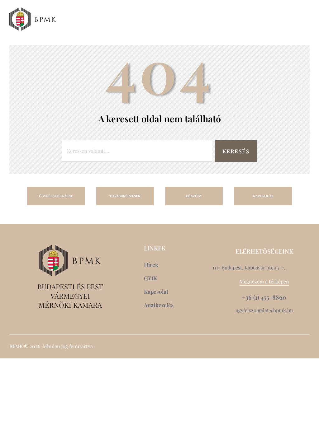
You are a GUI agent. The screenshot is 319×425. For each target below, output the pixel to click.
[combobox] (137, 151)
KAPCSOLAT (263, 196)
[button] (291, 19)
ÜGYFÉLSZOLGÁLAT (56, 196)
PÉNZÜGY (194, 196)
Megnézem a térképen (264, 281)
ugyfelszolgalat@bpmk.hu (264, 310)
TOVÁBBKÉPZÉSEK (124, 196)
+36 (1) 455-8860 (264, 297)
